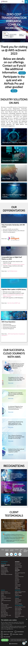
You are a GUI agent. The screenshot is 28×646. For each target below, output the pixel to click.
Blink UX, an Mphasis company (20, 606)
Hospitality (17, 575)
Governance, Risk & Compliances (6, 607)
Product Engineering (4, 614)
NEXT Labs (17, 303)
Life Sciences (17, 579)
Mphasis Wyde (17, 614)
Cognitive (2, 595)
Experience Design (4, 605)
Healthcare (17, 577)
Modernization (14, 271)
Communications (18, 584)
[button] (14, 643)
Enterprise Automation (5, 604)
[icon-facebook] (19, 555)
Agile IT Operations (4, 612)
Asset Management (4, 567)
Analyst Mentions (18, 601)
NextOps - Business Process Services (5, 594)
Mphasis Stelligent (18, 613)
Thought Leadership (18, 595)
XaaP (9, 271)
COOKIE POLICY (12, 550)
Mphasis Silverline (18, 612)
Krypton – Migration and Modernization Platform (13, 264)
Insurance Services (18, 563)
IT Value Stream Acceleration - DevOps (6, 599)
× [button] (26, 619)
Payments (16, 571)
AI (1, 601)
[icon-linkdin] (11, 555)
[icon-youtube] (15, 555)
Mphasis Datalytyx (18, 608)
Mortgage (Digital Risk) (4, 571)
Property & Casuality (18, 565)
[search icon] (23, 1)
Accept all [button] (4, 640)
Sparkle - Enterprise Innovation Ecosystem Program (20, 592)
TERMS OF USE (21, 550)
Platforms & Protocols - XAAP (6, 615)
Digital (2, 603)
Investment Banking (4, 570)
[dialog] (14, 632)
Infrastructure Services (5, 608)
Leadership (17, 598)
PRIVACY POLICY (7, 550)
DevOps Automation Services (6, 600)
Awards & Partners (18, 599)
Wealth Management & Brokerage (6, 574)
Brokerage (16, 568)
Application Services (4, 591)
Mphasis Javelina (18, 610)
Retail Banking (3, 573)
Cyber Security (3, 596)
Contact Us (22, 73)
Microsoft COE (3, 616)
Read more (11, 629)
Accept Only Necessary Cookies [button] (18, 640)
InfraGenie (4, 335)
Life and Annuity (18, 564)
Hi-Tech (16, 583)
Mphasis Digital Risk (18, 609)
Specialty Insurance (18, 567)
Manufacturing (17, 588)
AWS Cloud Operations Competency (16, 334)
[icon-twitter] (7, 555)
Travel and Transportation (19, 576)
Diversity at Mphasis (18, 603)
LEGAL (2, 549)
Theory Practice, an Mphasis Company (19, 617)
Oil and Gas (17, 580)
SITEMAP (17, 549)
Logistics (16, 587)
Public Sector (17, 581)
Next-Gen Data (11, 303)
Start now (14, 91)
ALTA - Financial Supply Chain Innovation (20, 573)
